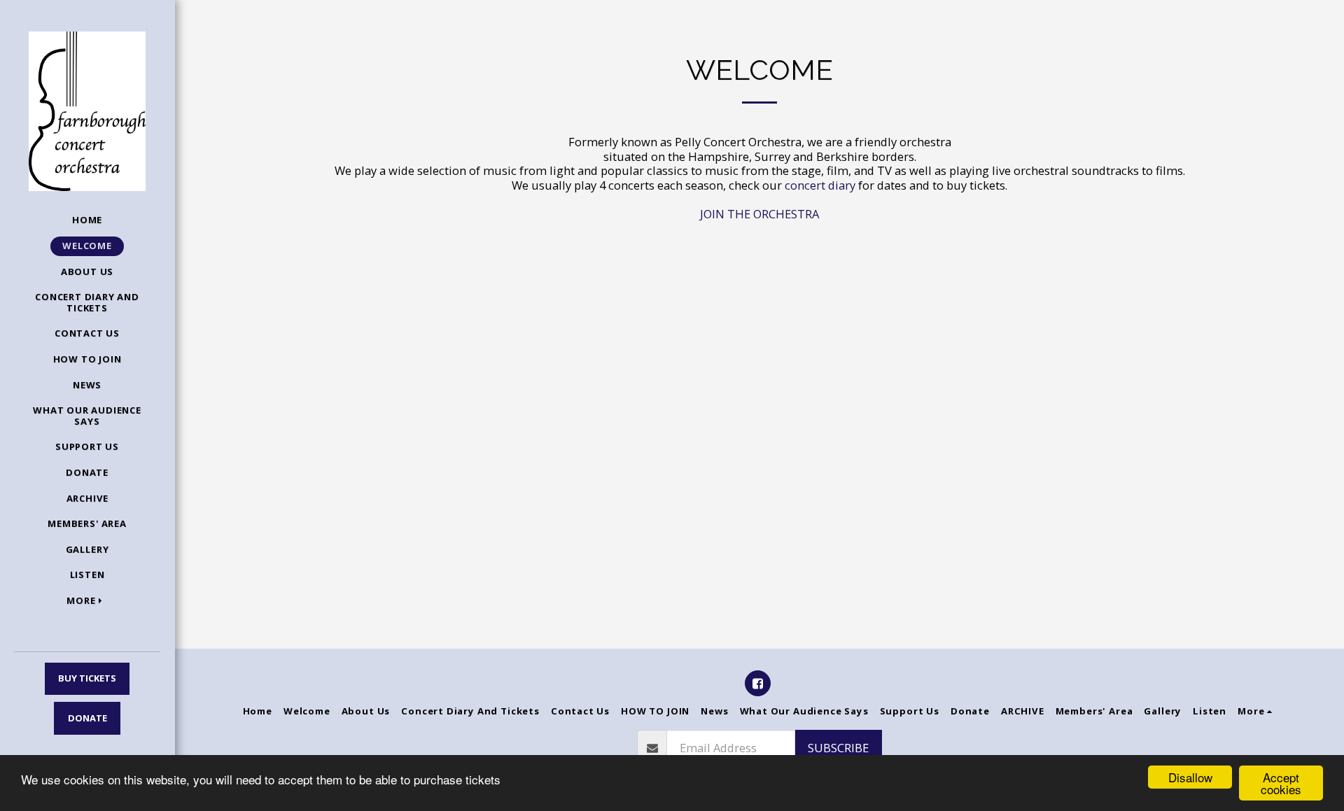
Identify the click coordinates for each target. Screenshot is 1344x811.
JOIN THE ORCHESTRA (759, 214)
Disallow (1190, 777)
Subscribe (838, 748)
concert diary (820, 185)
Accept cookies (1281, 783)
